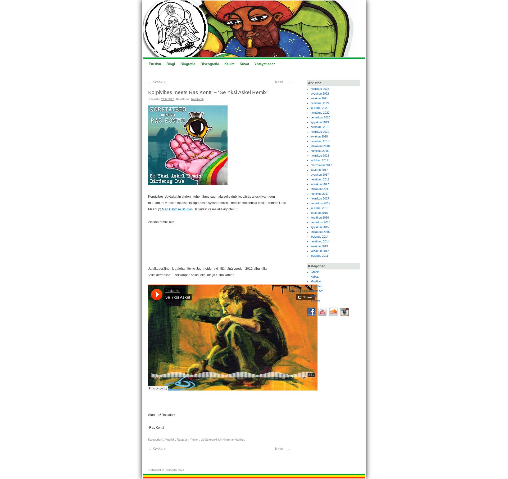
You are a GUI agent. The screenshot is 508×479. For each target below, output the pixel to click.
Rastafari (182, 439)
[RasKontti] (254, 29)
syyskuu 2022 (320, 93)
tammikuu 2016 (320, 222)
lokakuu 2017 (319, 169)
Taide (314, 295)
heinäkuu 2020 (320, 112)
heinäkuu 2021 (320, 103)
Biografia (187, 64)
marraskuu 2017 (321, 165)
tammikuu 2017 (320, 203)
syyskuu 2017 (320, 174)
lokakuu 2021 (319, 98)
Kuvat (244, 64)
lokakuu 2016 (319, 212)
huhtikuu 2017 (320, 193)
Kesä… (283, 82)
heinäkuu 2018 (320, 141)
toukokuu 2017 (320, 188)
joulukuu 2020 (319, 107)
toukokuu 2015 (320, 231)
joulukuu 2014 (319, 236)
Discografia (210, 64)
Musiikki (170, 439)
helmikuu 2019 (320, 131)
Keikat (229, 64)
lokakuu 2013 (319, 246)
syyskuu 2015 (320, 227)
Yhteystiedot (264, 64)
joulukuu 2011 (319, 255)
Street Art (317, 290)
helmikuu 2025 (320, 88)
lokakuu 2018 (319, 136)
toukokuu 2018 (320, 146)
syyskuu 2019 (320, 122)
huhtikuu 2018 (320, 150)
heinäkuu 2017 (320, 179)
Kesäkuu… (159, 82)
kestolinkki (215, 439)
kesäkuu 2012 (320, 250)
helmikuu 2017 (320, 198)
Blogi (170, 64)
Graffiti (315, 271)
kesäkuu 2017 (320, 184)
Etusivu (155, 64)
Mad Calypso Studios (177, 209)
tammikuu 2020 (320, 117)
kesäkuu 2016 (320, 217)
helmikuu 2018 (320, 155)
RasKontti (197, 99)
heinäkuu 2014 (320, 241)
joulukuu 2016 (319, 208)
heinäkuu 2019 (320, 126)
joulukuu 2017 (319, 160)
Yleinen (194, 439)
